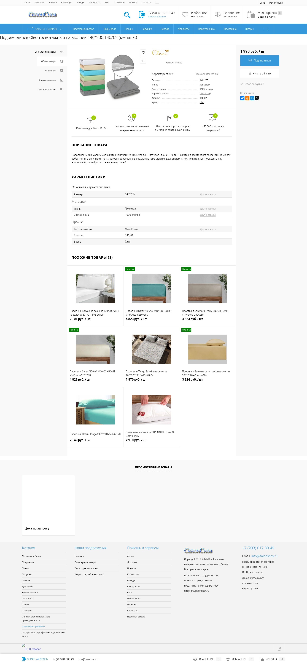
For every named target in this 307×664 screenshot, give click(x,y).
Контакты (146, 2)
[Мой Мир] (252, 98)
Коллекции (66, 2)
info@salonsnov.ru (264, 556)
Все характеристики (207, 73)
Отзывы (133, 2)
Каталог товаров (46, 29)
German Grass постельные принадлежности (36, 618)
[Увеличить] (109, 77)
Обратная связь (37, 659)
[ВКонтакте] (242, 98)
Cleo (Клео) (205, 93)
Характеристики (47, 80)
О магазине (119, 2)
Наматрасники (30, 592)
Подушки (26, 574)
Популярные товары (85, 562)
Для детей (27, 586)
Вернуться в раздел (45, 51)
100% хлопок (206, 89)
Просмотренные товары (153, 467)
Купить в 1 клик (262, 73)
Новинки (79, 556)
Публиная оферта (136, 616)
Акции (27, 2)
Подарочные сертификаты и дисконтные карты (43, 634)
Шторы (25, 604)
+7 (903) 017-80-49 (63, 659)
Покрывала (28, 562)
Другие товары (208, 194)
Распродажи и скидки (86, 568)
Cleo (202, 102)
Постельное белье (31, 556)
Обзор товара (48, 61)
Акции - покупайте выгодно (89, 574)
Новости (53, 2)
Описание (50, 70)
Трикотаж (205, 84)
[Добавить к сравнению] (143, 60)
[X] (257, 98)
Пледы (25, 568)
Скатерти (26, 610)
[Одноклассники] (247, 98)
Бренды (80, 2)
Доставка (39, 2)
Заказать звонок (157, 16)
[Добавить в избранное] (143, 52)
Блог (107, 2)
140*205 (204, 80)
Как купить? (94, 2)
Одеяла (26, 580)
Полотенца (27, 598)
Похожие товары (47, 89)
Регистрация (276, 2)
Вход (262, 2)
